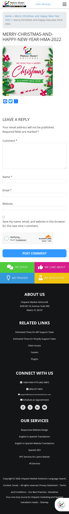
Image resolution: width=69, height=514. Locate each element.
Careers (34, 352)
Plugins (34, 358)
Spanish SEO (34, 450)
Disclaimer (53, 492)
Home (8, 16)
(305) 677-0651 (35, 389)
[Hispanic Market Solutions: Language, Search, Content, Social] (14, 4)
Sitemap (44, 502)
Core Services (43, 4)
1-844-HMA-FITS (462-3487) (35, 382)
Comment (10, 141)
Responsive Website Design (34, 429)
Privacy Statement (48, 485)
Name (7, 177)
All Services (34, 463)
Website (8, 204)
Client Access (34, 345)
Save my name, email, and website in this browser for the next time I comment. (34, 224)
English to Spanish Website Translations (34, 443)
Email (7, 190)
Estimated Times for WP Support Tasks (34, 332)
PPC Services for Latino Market (34, 456)
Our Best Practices (37, 492)
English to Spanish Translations (34, 436)
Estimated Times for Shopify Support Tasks (34, 338)
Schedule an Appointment (35, 399)
